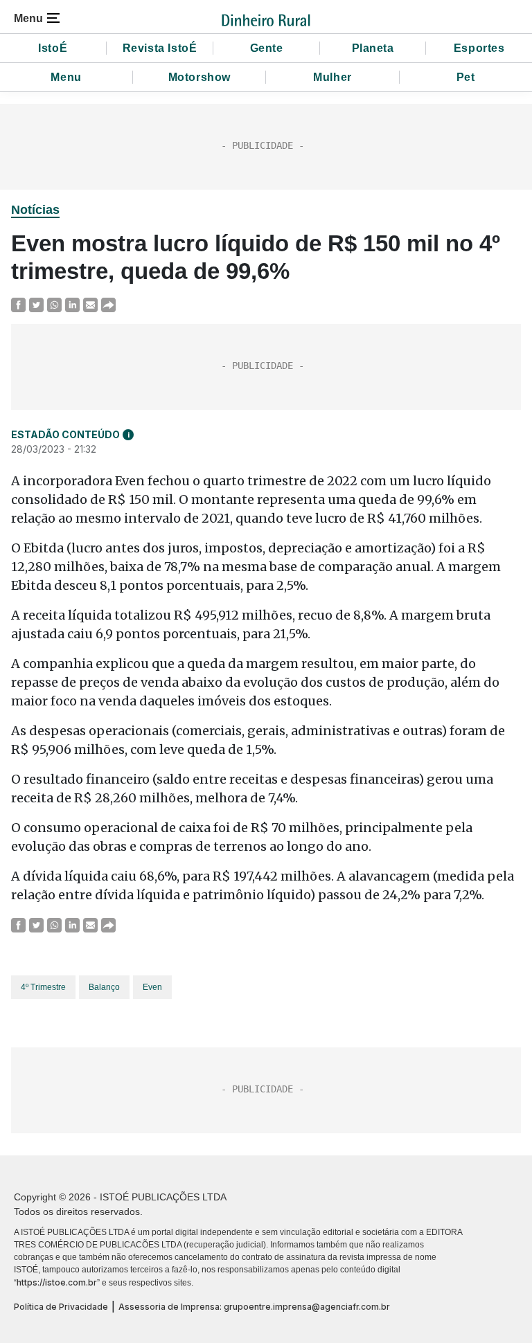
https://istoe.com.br (57, 1282)
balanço (104, 987)
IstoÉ (52, 48)
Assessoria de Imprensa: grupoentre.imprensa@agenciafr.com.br (254, 1306)
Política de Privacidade (61, 1306)
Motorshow (199, 77)
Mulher (332, 77)
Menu (66, 77)
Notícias (35, 210)
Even (152, 987)
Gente (266, 48)
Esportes (479, 48)
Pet (465, 77)
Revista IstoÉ (160, 48)
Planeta (373, 48)
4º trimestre (43, 987)
